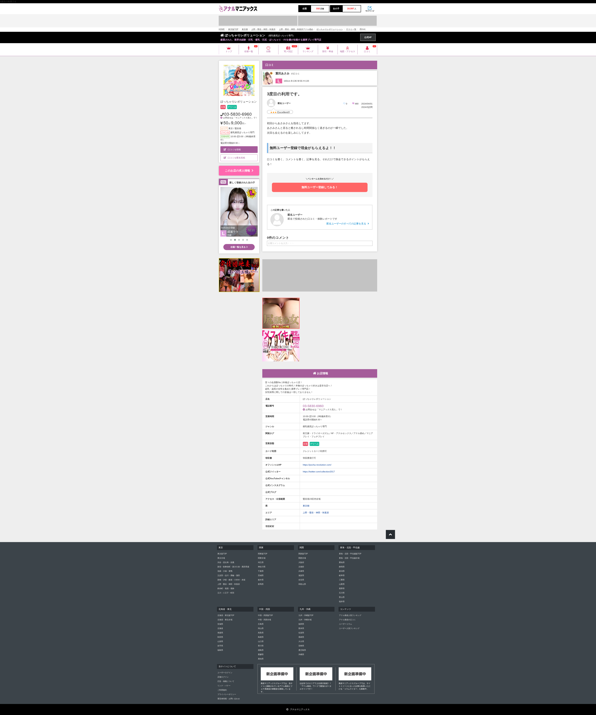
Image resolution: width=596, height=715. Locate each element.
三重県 (342, 580)
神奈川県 (261, 567)
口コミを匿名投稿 (236, 157)
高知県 (261, 659)
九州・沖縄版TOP (305, 615)
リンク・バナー (223, 686)
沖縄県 (301, 654)
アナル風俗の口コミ (347, 620)
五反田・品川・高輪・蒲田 (228, 575)
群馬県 (261, 584)
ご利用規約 (222, 690)
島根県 (261, 637)
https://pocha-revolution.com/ (317, 465)
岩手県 (220, 646)
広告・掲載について (225, 681)
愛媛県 (261, 654)
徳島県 (261, 650)
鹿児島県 (302, 650)
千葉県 (261, 571)
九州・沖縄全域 (305, 620)
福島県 (220, 650)
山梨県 (342, 584)
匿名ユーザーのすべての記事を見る (346, 223)
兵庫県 (301, 571)
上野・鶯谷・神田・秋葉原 (263, 29)
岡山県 (261, 628)
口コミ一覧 (351, 29)
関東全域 (261, 558)
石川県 (342, 593)
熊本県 (301, 628)
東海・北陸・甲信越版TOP (350, 554)
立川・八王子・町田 (225, 593)
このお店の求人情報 (237, 170)
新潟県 (342, 571)
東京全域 (221, 558)
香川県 (261, 646)
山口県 (261, 641)
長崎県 (301, 637)
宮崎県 (301, 646)
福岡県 (301, 624)
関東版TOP (262, 554)
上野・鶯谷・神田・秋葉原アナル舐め (296, 29)
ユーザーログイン (224, 673)
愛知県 (342, 562)
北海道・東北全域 (224, 620)
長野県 (342, 588)
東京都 (245, 29)
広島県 (261, 624)
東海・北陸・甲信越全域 (349, 558)
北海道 (220, 628)
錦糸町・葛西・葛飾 (225, 588)
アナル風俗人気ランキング (350, 615)
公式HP (368, 37)
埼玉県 (261, 562)
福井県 (342, 601)
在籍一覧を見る (238, 247)
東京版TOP (233, 29)
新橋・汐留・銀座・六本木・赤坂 (231, 580)
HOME (222, 29)
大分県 (301, 641)
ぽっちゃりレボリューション (330, 29)
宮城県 (220, 624)
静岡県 (342, 567)
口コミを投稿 (234, 149)
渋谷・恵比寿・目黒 (225, 562)
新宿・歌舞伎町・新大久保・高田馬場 (233, 567)
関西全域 (302, 558)
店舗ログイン (223, 677)
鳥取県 (261, 633)
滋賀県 (301, 575)
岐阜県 (342, 575)
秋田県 (220, 637)
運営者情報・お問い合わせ (228, 699)
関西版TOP (303, 554)
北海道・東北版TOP (225, 615)
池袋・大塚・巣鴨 (224, 571)
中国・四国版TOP (265, 615)
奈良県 (301, 580)
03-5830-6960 (238, 114)
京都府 (301, 567)
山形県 (220, 641)
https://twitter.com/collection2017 (319, 471)
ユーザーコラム (345, 624)
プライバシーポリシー (226, 694)
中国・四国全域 (264, 620)
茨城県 (261, 575)
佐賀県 (301, 633)
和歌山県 (302, 584)
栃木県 (261, 580)
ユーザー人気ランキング (349, 628)
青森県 (220, 633)
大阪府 (301, 562)
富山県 (342, 597)
